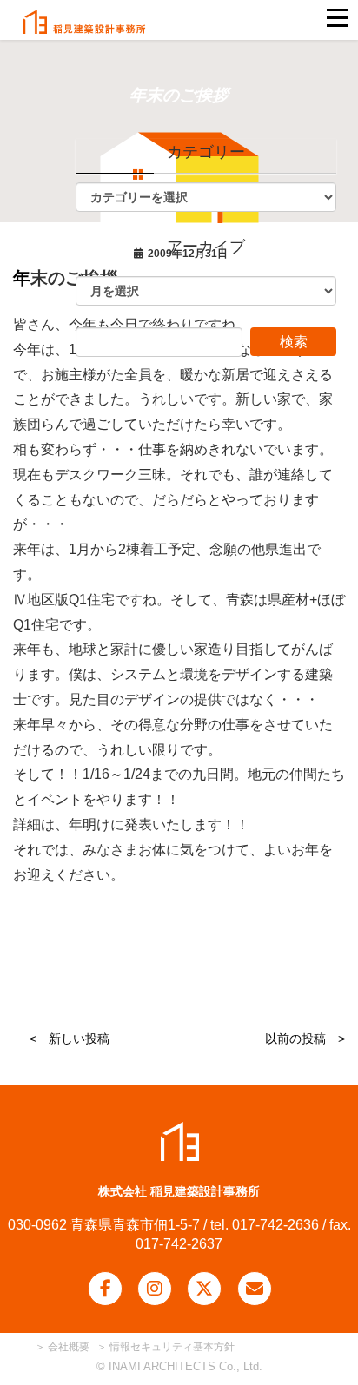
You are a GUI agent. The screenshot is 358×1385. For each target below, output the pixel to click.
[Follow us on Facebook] (105, 1288)
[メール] (254, 1288)
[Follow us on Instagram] (154, 1288)
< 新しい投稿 (69, 1038)
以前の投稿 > (305, 1038)
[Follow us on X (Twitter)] (204, 1288)
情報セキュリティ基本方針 (172, 1347)
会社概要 (67, 1347)
